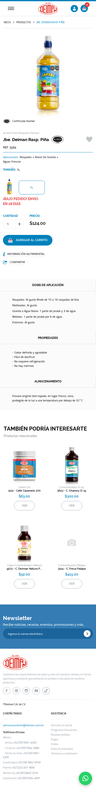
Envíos (54, 744)
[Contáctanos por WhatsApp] (85, 778)
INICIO (7, 22)
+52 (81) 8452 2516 (27, 772)
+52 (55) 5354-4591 (28, 778)
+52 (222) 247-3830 (23, 767)
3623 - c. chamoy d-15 (71, 490)
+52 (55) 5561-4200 (25, 742)
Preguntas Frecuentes (64, 729)
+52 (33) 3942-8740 (29, 762)
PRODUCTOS (23, 22)
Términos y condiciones (64, 753)
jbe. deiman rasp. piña (50, 22)
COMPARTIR (17, 262)
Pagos (54, 739)
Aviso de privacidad (62, 748)
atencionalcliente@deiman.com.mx (23, 725)
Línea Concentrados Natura (24, 565)
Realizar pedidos (60, 734)
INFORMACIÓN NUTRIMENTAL (26, 254)
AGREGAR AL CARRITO (30, 240)
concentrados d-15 (71, 487)
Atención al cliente (61, 725)
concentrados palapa (71, 565)
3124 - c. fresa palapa (72, 568)
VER (24, 505)
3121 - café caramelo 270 (24, 490)
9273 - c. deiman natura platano (24, 568)
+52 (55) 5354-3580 (27, 748)
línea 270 (24, 487)
